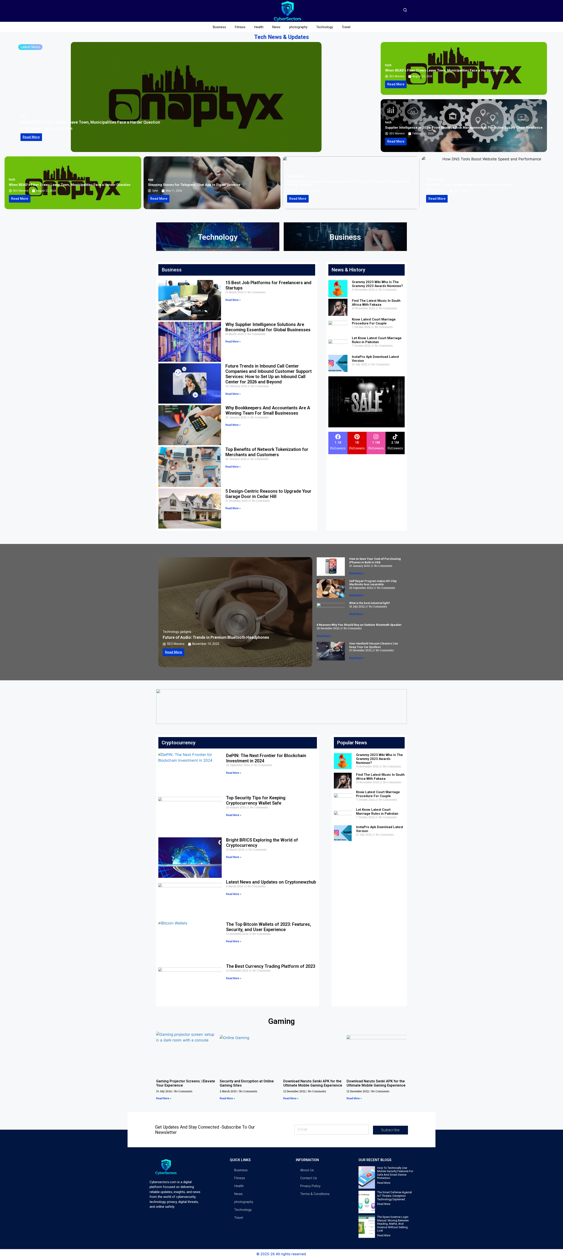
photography (298, 27)
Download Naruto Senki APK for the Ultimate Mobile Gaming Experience (312, 1083)
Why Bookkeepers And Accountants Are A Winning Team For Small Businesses (267, 410)
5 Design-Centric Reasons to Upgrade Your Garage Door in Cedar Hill (268, 494)
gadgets (185, 631)
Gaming (281, 1021)
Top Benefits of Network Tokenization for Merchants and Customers (266, 452)
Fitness (240, 27)
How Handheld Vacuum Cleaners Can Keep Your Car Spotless (373, 645)
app (23, 116)
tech (388, 65)
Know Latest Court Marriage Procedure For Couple (374, 321)
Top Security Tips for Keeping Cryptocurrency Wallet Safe (255, 800)
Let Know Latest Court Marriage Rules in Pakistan (377, 340)
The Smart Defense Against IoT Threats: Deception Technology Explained (394, 1196)
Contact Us (308, 1178)
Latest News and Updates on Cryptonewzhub (271, 882)
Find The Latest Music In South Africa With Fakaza (376, 303)
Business (219, 27)
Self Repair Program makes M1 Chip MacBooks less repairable (373, 582)
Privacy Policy (310, 1186)
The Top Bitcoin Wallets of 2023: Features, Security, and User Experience (268, 927)
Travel (346, 27)
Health (258, 27)
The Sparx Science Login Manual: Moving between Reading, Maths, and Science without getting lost (393, 1223)
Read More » (233, 300)
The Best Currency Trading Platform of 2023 (270, 966)
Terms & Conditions (314, 1194)
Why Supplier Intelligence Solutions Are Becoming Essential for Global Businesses (268, 327)
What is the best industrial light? (369, 603)
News (276, 27)
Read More (383, 1182)
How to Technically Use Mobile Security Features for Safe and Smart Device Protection (395, 1173)
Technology (324, 27)
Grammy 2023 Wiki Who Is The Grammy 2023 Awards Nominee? (377, 284)
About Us (307, 1170)
